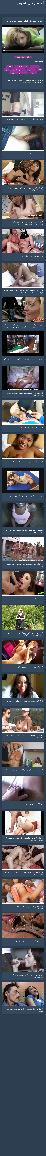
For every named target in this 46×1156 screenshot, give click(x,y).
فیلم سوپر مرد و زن (19, 73)
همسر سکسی (18, 70)
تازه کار (35, 66)
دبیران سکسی (21, 66)
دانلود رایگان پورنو (23, 57)
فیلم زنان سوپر (30, 2)
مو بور (31, 70)
